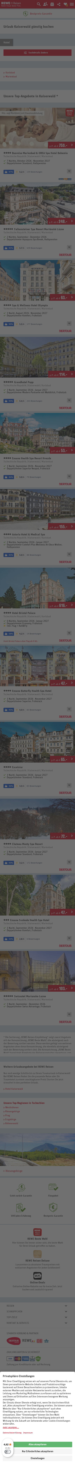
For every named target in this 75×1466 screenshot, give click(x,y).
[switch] (8, 1452)
